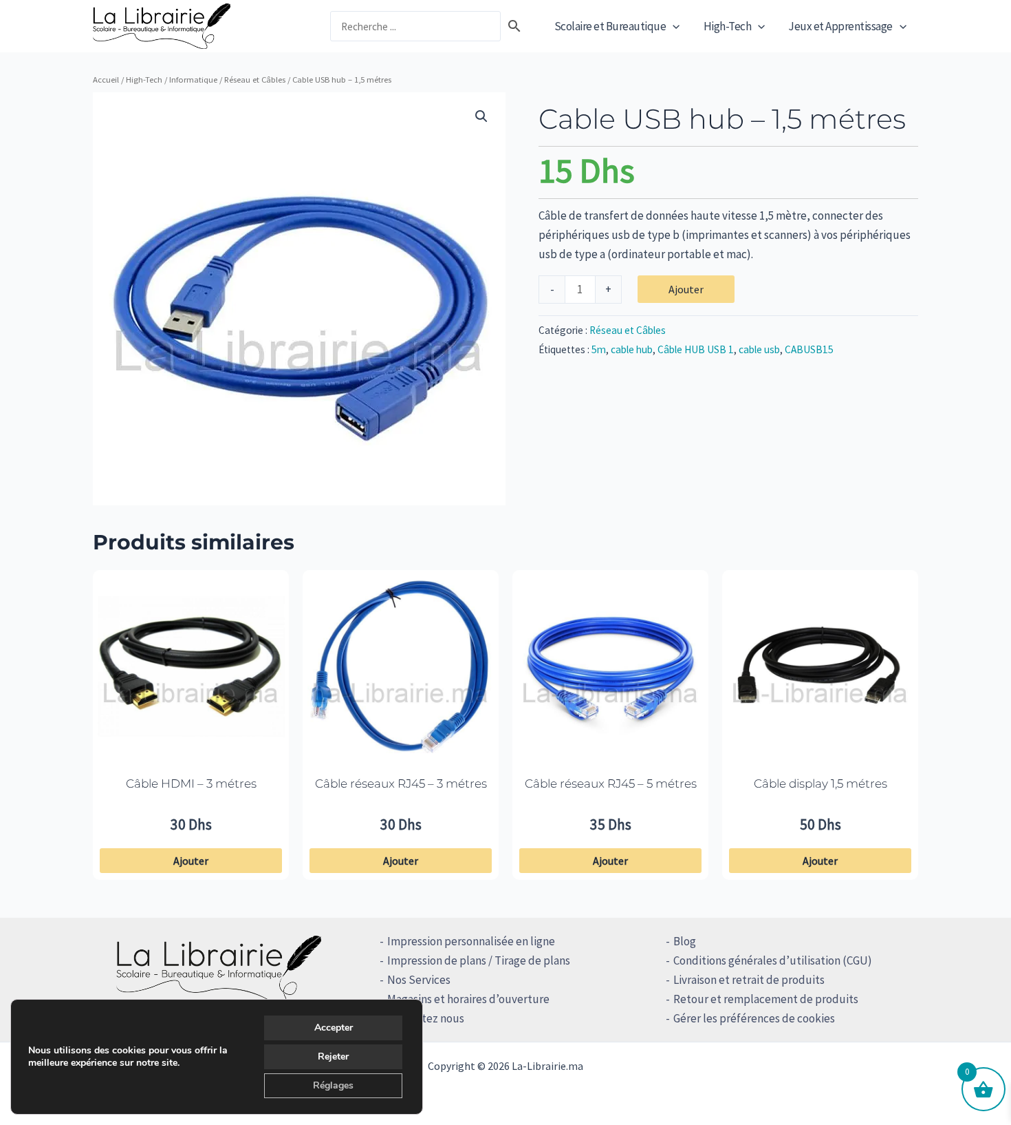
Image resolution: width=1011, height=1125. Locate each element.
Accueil (106, 79)
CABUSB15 (809, 349)
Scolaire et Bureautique (610, 26)
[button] (673, 26)
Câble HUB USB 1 (695, 349)
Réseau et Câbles (254, 79)
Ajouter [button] (190, 861)
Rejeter (333, 1056)
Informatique (193, 79)
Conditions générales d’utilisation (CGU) (772, 960)
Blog (684, 941)
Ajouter (686, 289)
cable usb (759, 349)
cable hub (632, 349)
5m (598, 349)
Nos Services (418, 979)
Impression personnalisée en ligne (471, 941)
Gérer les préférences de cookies (754, 1018)
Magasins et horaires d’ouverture (468, 999)
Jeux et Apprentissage (840, 26)
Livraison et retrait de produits (749, 979)
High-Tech (728, 26)
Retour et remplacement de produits (765, 999)
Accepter (333, 1027)
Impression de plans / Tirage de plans (478, 960)
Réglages (333, 1085)
